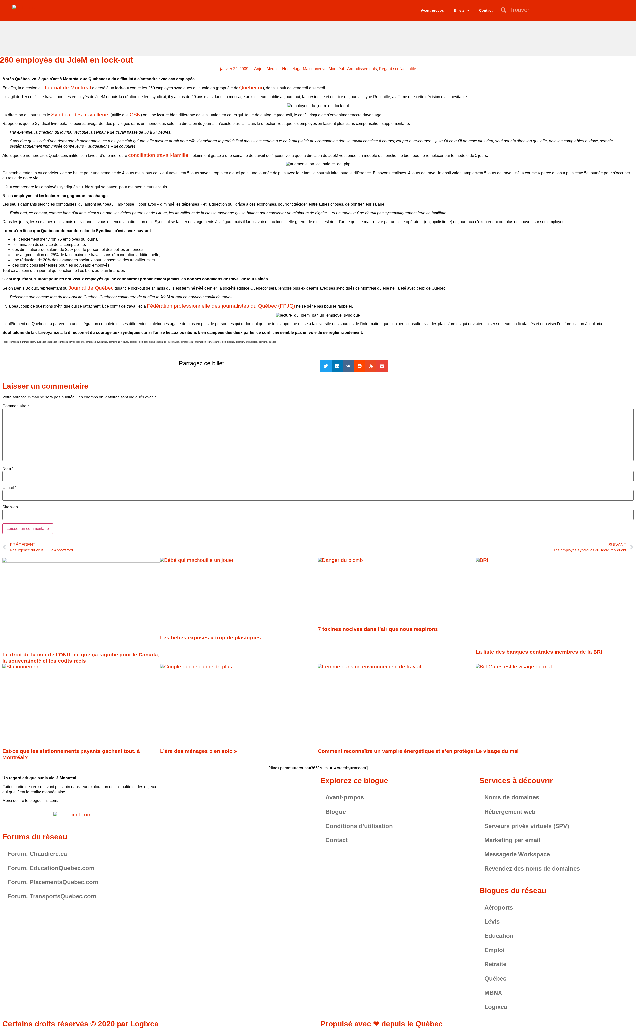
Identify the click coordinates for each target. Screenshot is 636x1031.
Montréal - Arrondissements (353, 69)
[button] (326, 366)
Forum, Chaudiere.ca (37, 853)
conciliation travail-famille (158, 155)
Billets (459, 10)
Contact (486, 10)
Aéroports (498, 907)
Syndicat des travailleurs (80, 114)
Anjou (259, 69)
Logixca (495, 1006)
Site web (10, 507)
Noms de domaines (511, 797)
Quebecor (251, 87)
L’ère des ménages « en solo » (198, 751)
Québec (495, 978)
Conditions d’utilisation (359, 826)
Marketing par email (512, 840)
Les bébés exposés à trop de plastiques (210, 637)
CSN (135, 114)
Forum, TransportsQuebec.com (51, 896)
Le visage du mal (497, 751)
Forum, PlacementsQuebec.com (52, 882)
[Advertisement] (318, 37)
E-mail (9, 488)
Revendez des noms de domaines (532, 868)
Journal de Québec (91, 288)
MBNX (493, 992)
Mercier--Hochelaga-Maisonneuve (297, 69)
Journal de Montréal (67, 87)
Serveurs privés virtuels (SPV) (526, 826)
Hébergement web (510, 811)
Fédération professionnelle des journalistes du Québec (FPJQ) (221, 306)
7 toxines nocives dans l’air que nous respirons (378, 629)
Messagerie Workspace (517, 854)
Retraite (495, 964)
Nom (7, 469)
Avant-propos (432, 10)
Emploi (494, 950)
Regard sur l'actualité (397, 69)
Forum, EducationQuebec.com (50, 868)
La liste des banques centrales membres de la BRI (539, 652)
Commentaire (15, 406)
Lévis (492, 921)
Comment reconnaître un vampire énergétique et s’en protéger (396, 751)
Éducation (499, 935)
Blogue (335, 811)
